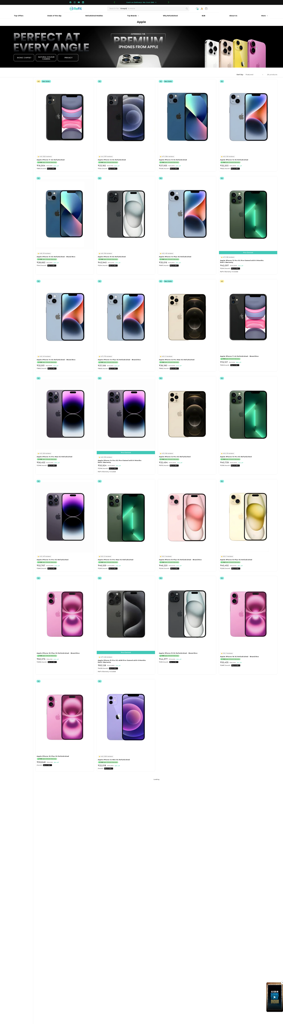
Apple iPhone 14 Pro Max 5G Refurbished (54, 457)
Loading (156, 779)
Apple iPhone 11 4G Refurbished (51, 160)
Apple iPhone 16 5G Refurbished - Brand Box (239, 656)
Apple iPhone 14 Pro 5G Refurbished (52, 560)
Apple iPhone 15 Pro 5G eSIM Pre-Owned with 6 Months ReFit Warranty (122, 661)
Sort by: (240, 75)
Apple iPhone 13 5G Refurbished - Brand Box (56, 257)
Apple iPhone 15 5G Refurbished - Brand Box (178, 653)
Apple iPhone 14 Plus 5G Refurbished (175, 257)
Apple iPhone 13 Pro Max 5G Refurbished (115, 560)
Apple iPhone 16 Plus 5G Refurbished (53, 756)
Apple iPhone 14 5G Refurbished (234, 160)
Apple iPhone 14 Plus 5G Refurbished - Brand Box (119, 360)
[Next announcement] (168, 2)
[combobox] (148, 8)
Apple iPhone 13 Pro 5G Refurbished (236, 457)
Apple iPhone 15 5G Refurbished (112, 257)
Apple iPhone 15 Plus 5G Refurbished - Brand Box (180, 560)
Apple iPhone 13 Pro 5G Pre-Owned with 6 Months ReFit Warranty (242, 261)
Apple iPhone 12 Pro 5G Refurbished (174, 457)
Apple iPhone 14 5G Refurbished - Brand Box (56, 360)
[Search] (186, 8)
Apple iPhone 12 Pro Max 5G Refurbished (176, 360)
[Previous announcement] (114, 2)
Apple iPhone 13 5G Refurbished (173, 160)
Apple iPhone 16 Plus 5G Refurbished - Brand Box (58, 653)
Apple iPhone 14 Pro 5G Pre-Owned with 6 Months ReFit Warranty (120, 461)
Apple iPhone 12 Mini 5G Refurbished (114, 760)
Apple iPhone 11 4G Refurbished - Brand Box (239, 356)
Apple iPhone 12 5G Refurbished (112, 160)
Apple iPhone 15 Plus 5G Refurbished (236, 560)
